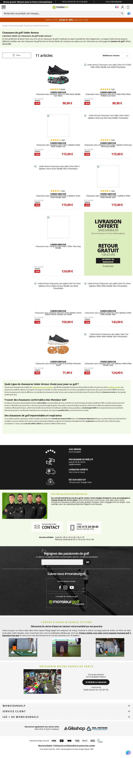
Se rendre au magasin (96, 682)
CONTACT (50, 527)
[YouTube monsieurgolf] (72, 587)
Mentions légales (45, 745)
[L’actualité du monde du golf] (66, 601)
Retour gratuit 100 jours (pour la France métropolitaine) (27, 2)
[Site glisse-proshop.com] (97, 728)
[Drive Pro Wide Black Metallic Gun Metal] (58, 75)
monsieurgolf (14, 705)
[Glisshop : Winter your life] (60, 7)
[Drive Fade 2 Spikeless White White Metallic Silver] (108, 176)
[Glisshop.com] (74, 728)
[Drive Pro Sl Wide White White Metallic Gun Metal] (108, 75)
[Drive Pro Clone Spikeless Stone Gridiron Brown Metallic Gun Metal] (58, 293)
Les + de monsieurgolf (21, 716)
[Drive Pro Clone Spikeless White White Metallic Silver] (108, 293)
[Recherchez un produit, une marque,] (122, 13)
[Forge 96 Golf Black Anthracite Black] (58, 344)
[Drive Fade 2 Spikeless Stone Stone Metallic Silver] (58, 176)
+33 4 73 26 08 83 (87, 526)
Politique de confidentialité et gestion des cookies (74, 745)
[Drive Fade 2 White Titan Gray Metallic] (58, 227)
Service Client (14, 711)
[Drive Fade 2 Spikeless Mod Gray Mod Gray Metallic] (108, 125)
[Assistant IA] (129, 13)
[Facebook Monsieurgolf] (60, 587)
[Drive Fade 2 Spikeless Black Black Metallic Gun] (58, 125)
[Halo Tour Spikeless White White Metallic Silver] (108, 344)
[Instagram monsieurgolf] (65, 587)
